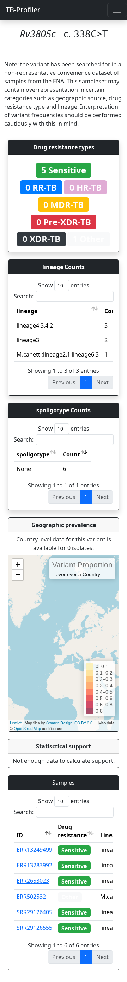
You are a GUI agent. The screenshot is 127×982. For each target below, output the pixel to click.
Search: (24, 296)
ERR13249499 (34, 850)
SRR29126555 (34, 928)
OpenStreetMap (27, 728)
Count (71, 454)
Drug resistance (72, 831)
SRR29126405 (34, 912)
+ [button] (18, 564)
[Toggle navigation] (117, 10)
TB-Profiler (23, 9)
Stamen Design (59, 722)
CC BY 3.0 (83, 722)
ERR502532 (31, 896)
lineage (27, 311)
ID (20, 835)
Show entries (63, 285)
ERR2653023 (33, 881)
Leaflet (16, 722)
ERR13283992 (34, 865)
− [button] (18, 574)
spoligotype (33, 454)
